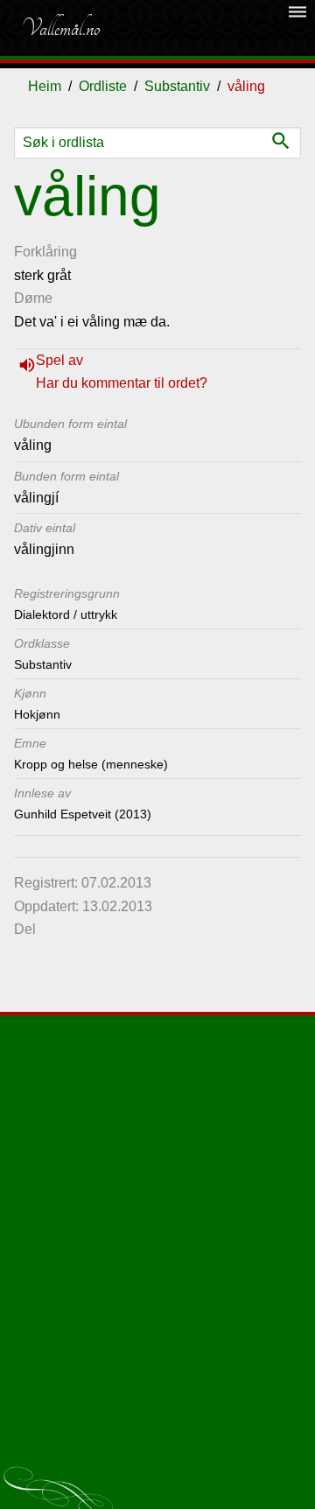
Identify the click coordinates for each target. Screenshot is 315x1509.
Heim (44, 86)
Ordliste (103, 86)
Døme (33, 298)
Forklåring (45, 251)
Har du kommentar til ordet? (121, 382)
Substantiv (177, 86)
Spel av (59, 360)
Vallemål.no (60, 28)
